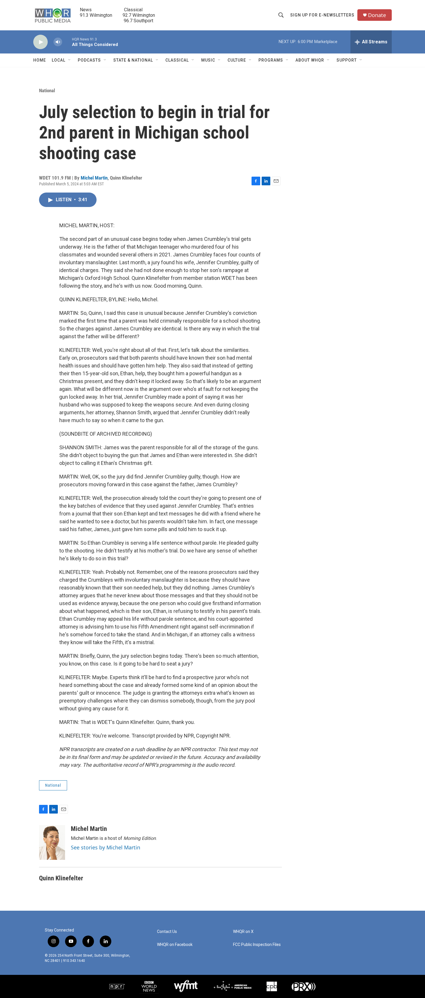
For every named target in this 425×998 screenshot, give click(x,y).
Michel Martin (94, 178)
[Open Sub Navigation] (69, 60)
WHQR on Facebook (175, 944)
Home (39, 60)
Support (347, 60)
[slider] (67, 42)
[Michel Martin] (52, 842)
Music (208, 60)
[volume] (58, 42)
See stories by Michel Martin (105, 847)
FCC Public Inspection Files (257, 944)
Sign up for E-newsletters (322, 15)
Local (58, 60)
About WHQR (309, 60)
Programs (270, 60)
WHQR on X (243, 931)
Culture (237, 60)
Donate (377, 15)
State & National (133, 60)
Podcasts (89, 60)
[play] (40, 42)
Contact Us (167, 931)
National (47, 90)
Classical (177, 60)
